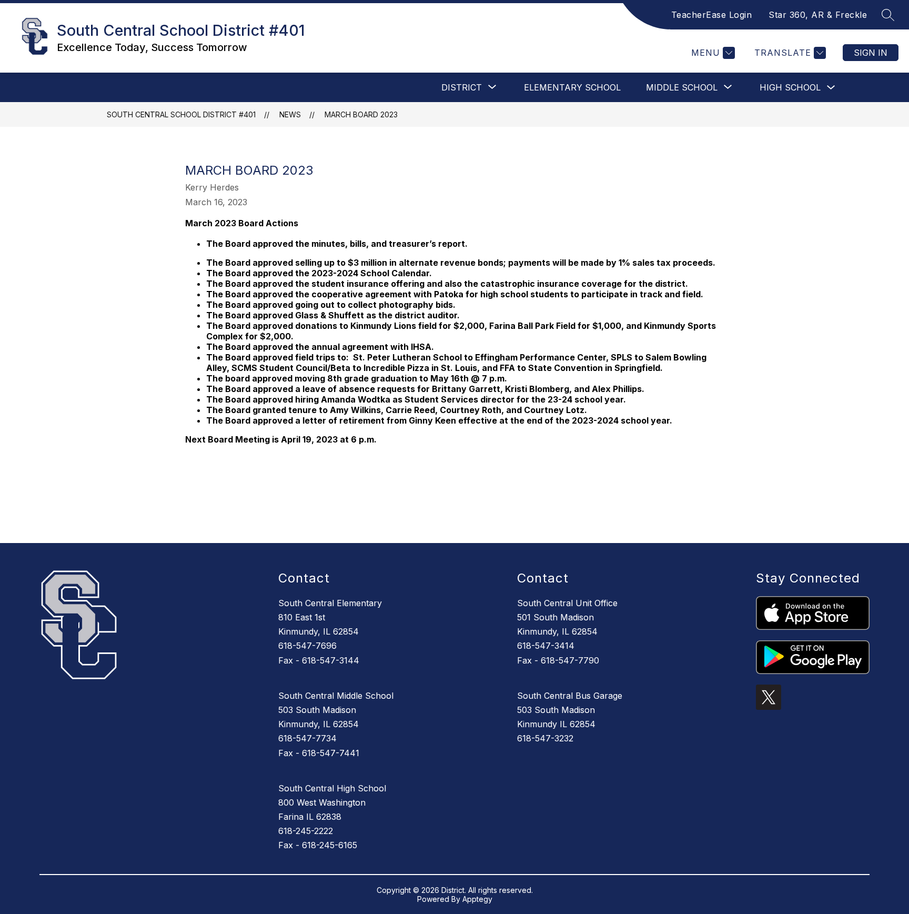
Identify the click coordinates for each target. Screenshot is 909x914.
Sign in (870, 52)
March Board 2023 (361, 114)
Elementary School (572, 87)
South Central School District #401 (181, 114)
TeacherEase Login (711, 14)
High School (790, 87)
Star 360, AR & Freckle (818, 14)
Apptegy (477, 899)
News (290, 114)
